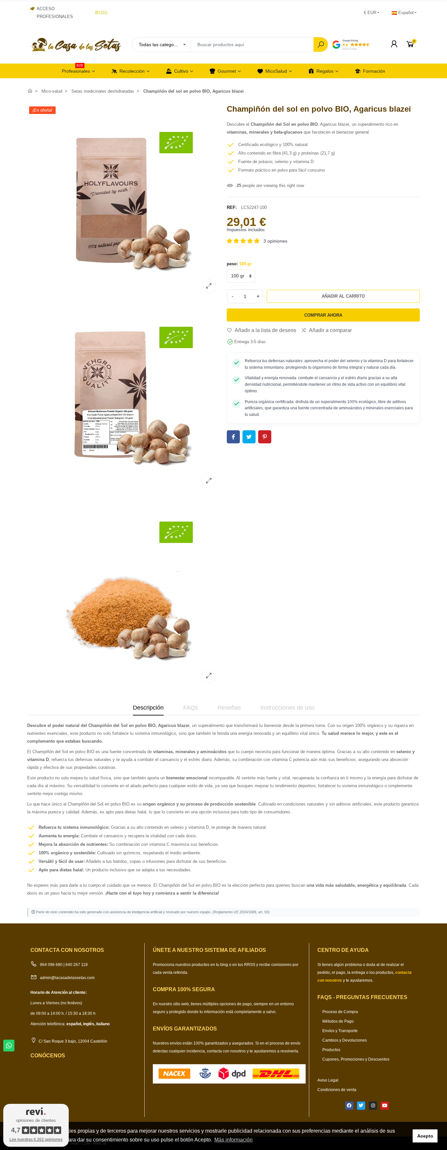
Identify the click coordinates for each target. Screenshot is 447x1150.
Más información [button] (233, 1139)
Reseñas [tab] (229, 707)
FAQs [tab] (190, 707)
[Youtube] (385, 1106)
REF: (232, 207)
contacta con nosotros (227, 1051)
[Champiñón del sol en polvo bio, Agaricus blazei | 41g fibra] (123, 488)
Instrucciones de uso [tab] (287, 707)
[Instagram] (373, 1106)
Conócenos (47, 1055)
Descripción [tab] (148, 707)
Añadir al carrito (343, 296)
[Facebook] (349, 1106)
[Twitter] (361, 1106)
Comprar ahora (323, 315)
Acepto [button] (425, 1136)
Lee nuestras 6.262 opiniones (36, 1139)
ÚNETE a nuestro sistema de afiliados (209, 950)
